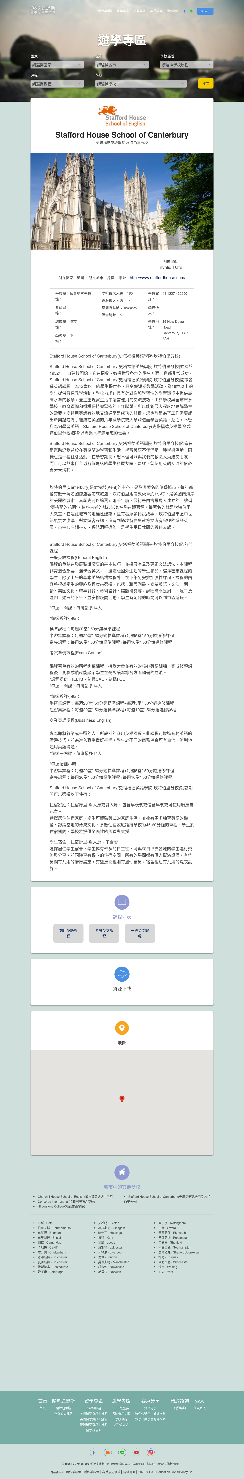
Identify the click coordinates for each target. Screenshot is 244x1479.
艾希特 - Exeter (108, 1223)
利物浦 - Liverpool (110, 1252)
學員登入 (200, 1408)
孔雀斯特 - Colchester (52, 1262)
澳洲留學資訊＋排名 (93, 1424)
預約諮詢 (173, 11)
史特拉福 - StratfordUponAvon (178, 1252)
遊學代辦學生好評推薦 (150, 1419)
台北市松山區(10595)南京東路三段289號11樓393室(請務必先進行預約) (136, 1463)
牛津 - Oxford (167, 1228)
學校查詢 (121, 1419)
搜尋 (205, 83)
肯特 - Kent (105, 1237)
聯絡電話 (129, 1472)
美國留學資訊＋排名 (93, 1413)
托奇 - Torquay (168, 1257)
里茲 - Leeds (106, 1242)
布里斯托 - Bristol (49, 1237)
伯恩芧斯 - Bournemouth (54, 1228)
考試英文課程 (104, 933)
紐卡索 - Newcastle (111, 1267)
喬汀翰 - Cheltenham (52, 1252)
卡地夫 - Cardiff (48, 1247)
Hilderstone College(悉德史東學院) (61, 1206)
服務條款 (57, 1472)
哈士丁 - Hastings (110, 1232)
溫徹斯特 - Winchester (173, 1262)
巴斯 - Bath (45, 1223)
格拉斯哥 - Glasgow (111, 1228)
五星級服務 (93, 1408)
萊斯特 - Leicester (110, 1247)
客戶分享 (156, 11)
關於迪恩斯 (104, 11)
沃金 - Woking (167, 1267)
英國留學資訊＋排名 (93, 1419)
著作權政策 (73, 1472)
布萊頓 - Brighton (49, 1232)
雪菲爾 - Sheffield (170, 1242)
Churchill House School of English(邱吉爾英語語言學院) (76, 1196)
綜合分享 (150, 1408)
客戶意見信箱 (111, 1472)
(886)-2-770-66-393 (77, 1463)
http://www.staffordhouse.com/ (157, 277)
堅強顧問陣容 (63, 1413)
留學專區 (123, 11)
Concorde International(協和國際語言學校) (66, 1201)
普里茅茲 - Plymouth (172, 1232)
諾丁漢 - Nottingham (172, 1223)
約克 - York (165, 1272)
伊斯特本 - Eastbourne (53, 1267)
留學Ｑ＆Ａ (93, 1430)
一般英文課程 (140, 933)
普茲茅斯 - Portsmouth (173, 1237)
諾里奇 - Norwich (109, 1272)
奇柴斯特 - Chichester (52, 1257)
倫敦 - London (107, 1257)
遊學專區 (139, 11)
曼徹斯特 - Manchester (113, 1262)
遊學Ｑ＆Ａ (121, 1424)
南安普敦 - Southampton (174, 1247)
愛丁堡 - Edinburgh (50, 1272)
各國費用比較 (121, 1413)
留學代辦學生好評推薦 (150, 1413)
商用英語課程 (68, 933)
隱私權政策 (91, 1472)
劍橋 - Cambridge (49, 1242)
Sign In (205, 11)
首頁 (43, 1408)
